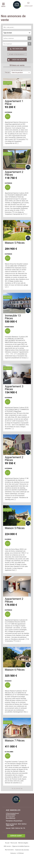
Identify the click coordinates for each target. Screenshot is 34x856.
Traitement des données (22, 850)
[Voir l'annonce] (17, 88)
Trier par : (7, 72)
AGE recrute (7, 846)
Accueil (7, 843)
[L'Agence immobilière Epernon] (28, 3)
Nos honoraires (9, 849)
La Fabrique (20, 853)
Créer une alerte (18, 60)
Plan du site (14, 843)
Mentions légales (23, 843)
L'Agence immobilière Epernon (20, 846)
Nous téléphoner (10, 818)
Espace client (29, 6)
